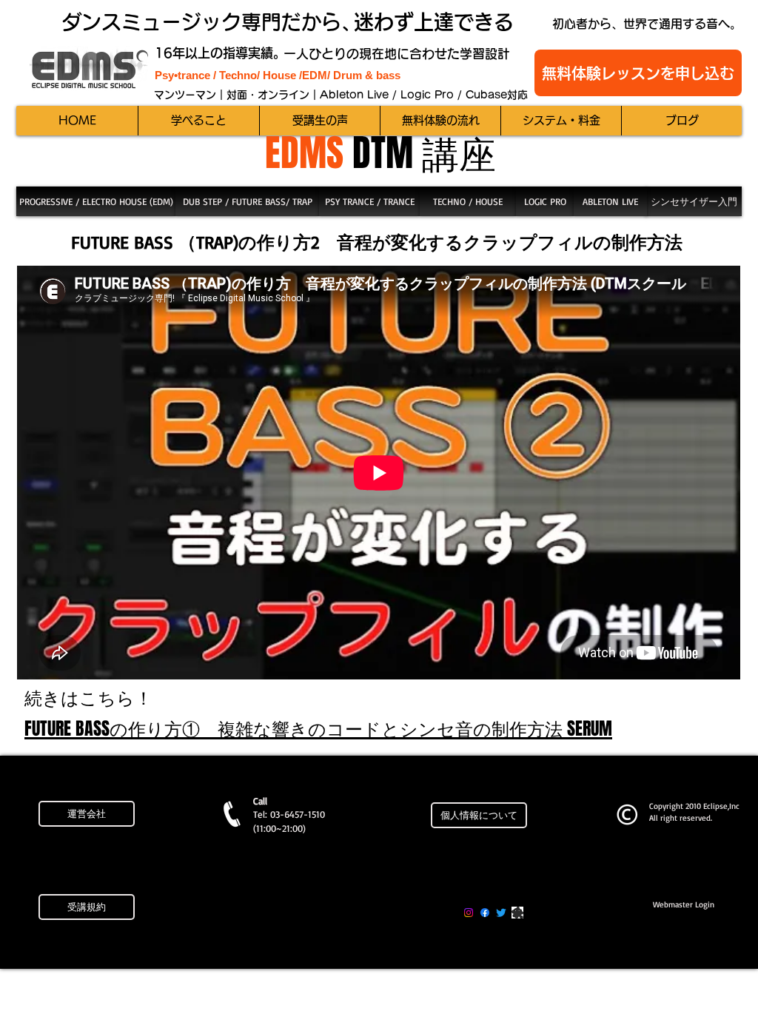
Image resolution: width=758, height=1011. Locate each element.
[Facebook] (485, 912)
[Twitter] (501, 912)
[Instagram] (468, 912)
